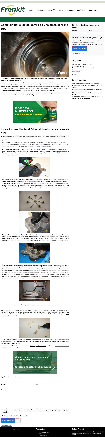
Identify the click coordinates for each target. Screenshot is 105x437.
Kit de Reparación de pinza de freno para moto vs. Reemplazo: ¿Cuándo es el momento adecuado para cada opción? (88, 85)
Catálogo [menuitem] (81, 10)
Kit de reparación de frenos (45, 432)
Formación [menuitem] (70, 10)
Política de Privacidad (96, 44)
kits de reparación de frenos (38, 346)
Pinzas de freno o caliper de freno (13, 377)
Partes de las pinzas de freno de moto (82, 98)
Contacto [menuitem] (93, 10)
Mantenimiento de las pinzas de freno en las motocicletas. (88, 96)
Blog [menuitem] (61, 10)
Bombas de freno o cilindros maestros (83, 68)
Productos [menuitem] (40, 10)
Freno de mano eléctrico (79, 69)
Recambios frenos (43, 435)
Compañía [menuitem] (51, 10)
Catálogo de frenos (43, 433)
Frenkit (7, 93)
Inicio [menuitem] (31, 10)
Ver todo (73, 74)
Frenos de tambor (78, 66)
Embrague (76, 71)
